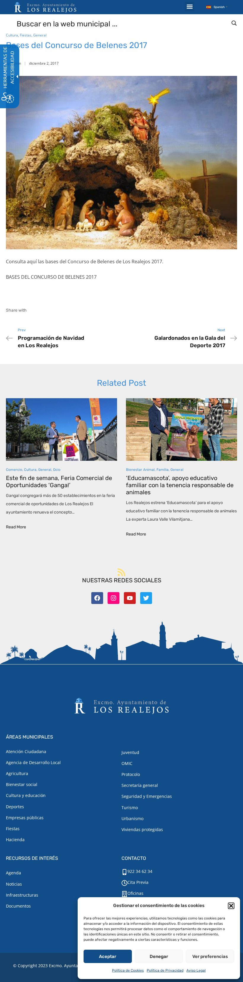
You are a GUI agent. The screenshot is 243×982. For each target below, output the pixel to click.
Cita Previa (137, 882)
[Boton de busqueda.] (234, 23)
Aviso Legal (196, 970)
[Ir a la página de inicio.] (45, 7)
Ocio (56, 470)
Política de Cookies (128, 970)
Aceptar (107, 956)
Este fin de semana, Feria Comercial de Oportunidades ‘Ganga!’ (59, 481)
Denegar (159, 956)
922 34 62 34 (139, 871)
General (40, 35)
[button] (231, 906)
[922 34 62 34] (124, 872)
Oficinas (135, 893)
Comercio (14, 470)
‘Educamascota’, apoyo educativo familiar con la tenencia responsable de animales (180, 485)
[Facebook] (97, 598)
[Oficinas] (124, 894)
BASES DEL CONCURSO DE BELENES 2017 (51, 277)
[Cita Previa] (124, 883)
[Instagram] (113, 598)
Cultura (12, 35)
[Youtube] (130, 598)
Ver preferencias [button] (210, 956)
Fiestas (25, 35)
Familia (162, 470)
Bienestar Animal (140, 470)
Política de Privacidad (165, 970)
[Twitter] (146, 598)
